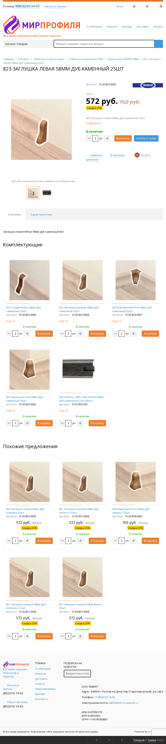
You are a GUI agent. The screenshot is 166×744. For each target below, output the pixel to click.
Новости (111, 26)
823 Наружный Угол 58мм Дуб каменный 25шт (24, 398)
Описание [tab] (14, 214)
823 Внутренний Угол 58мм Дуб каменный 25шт (132, 309)
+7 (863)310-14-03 (104, 697)
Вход (120, 6)
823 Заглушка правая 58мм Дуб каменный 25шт (79, 309)
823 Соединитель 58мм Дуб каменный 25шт (23, 309)
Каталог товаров (16, 44)
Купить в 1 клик (146, 138)
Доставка (142, 26)
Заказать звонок (55, 6)
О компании (94, 26)
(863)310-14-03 (13, 693)
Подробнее (93, 123)
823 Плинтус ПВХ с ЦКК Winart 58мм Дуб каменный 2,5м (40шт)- (81, 398)
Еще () (10, 321)
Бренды (127, 26)
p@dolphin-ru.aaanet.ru (123, 703)
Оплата (158, 26)
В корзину (123, 138)
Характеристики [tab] (41, 214)
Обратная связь (17, 702)
